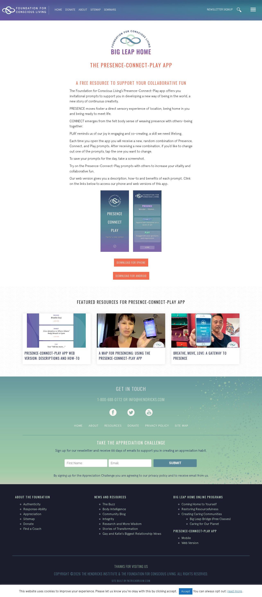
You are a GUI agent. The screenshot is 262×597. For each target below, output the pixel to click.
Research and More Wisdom (122, 524)
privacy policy (157, 475)
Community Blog (114, 514)
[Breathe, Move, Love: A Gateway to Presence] (205, 338)
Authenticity (32, 504)
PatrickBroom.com (138, 580)
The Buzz (109, 504)
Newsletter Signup (220, 9)
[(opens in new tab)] (113, 412)
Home (58, 9)
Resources (113, 425)
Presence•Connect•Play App (195, 531)
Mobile (186, 538)
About (83, 9)
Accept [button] (185, 591)
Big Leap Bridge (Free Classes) (210, 519)
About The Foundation (32, 497)
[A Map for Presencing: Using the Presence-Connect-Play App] (131, 338)
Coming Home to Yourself (199, 504)
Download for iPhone (131, 262)
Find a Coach (32, 528)
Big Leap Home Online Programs (198, 497)
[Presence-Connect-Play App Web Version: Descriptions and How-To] (57, 338)
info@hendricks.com (147, 399)
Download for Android (131, 276)
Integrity (108, 519)
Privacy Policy (157, 425)
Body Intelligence (114, 509)
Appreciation (32, 514)
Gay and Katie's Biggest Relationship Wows (132, 533)
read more (234, 591)
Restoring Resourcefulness (200, 509)
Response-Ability (35, 509)
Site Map (181, 425)
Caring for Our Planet (204, 524)
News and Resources (110, 497)
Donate (70, 9)
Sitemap (95, 9)
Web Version (190, 543)
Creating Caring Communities (202, 514)
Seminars (110, 9)
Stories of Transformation (120, 528)
